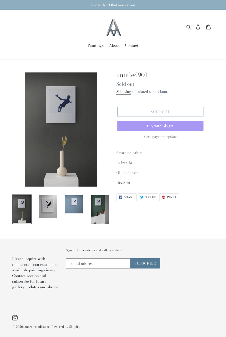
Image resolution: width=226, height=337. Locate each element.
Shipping (123, 91)
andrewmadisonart (37, 326)
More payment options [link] (160, 136)
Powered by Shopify (65, 326)
